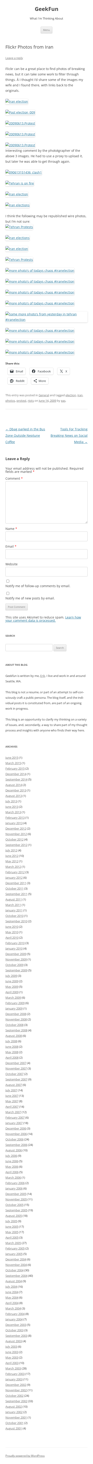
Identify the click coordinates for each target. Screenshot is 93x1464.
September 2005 (16, 1210)
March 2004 (13, 1308)
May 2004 (11, 1297)
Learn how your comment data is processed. (43, 619)
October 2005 (14, 1205)
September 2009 (16, 970)
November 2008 (16, 1019)
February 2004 (15, 1314)
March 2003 (13, 1368)
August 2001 (13, 1428)
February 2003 (15, 1374)
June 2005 (11, 1227)
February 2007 (15, 1117)
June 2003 (11, 1352)
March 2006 (13, 1177)
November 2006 (16, 1134)
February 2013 (15, 818)
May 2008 (11, 1052)
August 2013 (13, 796)
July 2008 (11, 1041)
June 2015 (11, 758)
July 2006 (11, 1156)
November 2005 (16, 1199)
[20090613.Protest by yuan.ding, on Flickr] (20, 123)
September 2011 (16, 894)
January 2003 (14, 1379)
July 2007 (11, 1090)
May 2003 (11, 1357)
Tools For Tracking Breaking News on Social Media (69, 435)
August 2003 (13, 1341)
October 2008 (14, 1025)
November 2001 (16, 1417)
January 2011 (14, 910)
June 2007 (11, 1096)
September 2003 (16, 1336)
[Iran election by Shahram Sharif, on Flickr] (16, 101)
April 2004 (12, 1303)
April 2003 (12, 1363)
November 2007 (16, 1068)
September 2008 (16, 1030)
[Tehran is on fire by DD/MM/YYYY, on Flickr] (19, 183)
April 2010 (12, 937)
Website (11, 564)
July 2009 (11, 976)
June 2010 (11, 927)
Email (10, 546)
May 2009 (11, 987)
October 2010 (14, 916)
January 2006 (14, 1188)
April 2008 (12, 1057)
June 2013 (11, 807)
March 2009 (13, 997)
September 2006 (16, 1145)
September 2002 (16, 1401)
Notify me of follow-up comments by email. (37, 586)
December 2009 (15, 954)
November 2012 (16, 834)
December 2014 (15, 774)
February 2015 (15, 768)
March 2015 (13, 763)
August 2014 (13, 785)
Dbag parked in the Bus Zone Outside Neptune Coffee (25, 435)
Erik (42, 676)
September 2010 (16, 921)
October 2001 (14, 1423)
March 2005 (13, 1243)
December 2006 (15, 1128)
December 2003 (15, 1325)
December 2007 (15, 1063)
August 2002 (13, 1406)
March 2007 (13, 1112)
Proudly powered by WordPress (25, 1456)
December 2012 (15, 828)
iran (80, 395)
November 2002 (16, 1390)
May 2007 (11, 1101)
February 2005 (15, 1248)
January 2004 (14, 1319)
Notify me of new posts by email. (30, 598)
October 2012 (14, 839)
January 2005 (14, 1254)
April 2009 (12, 992)
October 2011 (14, 888)
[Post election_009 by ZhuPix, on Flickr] (20, 112)
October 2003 (14, 1330)
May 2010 (11, 932)
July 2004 (11, 1286)
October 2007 (14, 1074)
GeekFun (46, 8)
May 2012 (11, 861)
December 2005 (15, 1194)
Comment (14, 478)
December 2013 (15, 790)
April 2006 (12, 1172)
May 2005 (11, 1232)
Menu (46, 30)
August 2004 (13, 1281)
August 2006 (13, 1150)
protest (21, 401)
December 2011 (15, 883)
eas (63, 401)
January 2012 (14, 877)
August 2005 (13, 1216)
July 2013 (11, 801)
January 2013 (14, 823)
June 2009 (11, 981)
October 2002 (14, 1396)
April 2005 (12, 1237)
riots (31, 401)
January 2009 (14, 1008)
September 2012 (16, 845)
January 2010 (14, 948)
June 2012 (11, 856)
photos (10, 401)
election (70, 395)
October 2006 (14, 1139)
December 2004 (15, 1259)
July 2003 (11, 1346)
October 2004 (14, 1270)
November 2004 (16, 1265)
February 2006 (15, 1183)
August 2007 (13, 1085)
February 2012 (15, 872)
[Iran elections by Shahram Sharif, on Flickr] (17, 205)
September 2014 (16, 779)
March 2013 (13, 812)
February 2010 (15, 943)
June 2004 (11, 1292)
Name (11, 528)
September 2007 (16, 1079)
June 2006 (11, 1161)
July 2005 (11, 1221)
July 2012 (11, 850)
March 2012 (13, 867)
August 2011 (13, 899)
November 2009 (16, 959)
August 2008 (13, 1036)
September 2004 (16, 1276)
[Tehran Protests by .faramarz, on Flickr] (19, 227)
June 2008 (11, 1047)
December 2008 (15, 1014)
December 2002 (15, 1385)
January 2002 (14, 1412)
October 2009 (14, 965)
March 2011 (13, 905)
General (44, 395)
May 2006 (11, 1167)
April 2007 (12, 1107)
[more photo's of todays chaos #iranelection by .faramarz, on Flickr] (39, 270)
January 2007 (14, 1123)
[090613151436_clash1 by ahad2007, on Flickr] (23, 172)
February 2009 (15, 1003)
